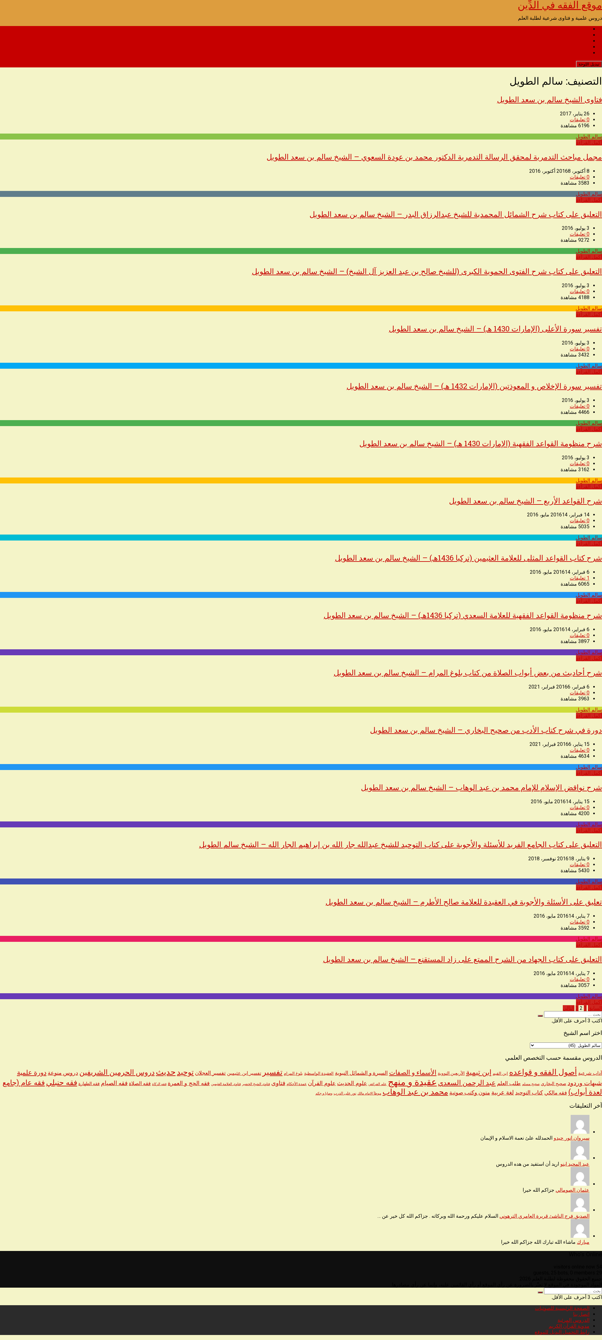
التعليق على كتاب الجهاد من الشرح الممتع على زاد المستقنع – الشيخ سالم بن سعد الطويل (462, 959)
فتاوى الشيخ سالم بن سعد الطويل (549, 99)
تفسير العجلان (210, 1073)
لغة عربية (502, 1092)
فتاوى (278, 1083)
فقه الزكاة (159, 1084)
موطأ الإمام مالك (369, 1093)
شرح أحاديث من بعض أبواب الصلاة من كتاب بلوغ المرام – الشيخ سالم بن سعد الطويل (468, 672)
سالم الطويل (589, 137)
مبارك (583, 1242)
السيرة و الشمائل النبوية (361, 1073)
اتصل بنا (581, 35)
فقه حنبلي (61, 1082)
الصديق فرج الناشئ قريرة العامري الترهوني (544, 1216)
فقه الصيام (114, 1083)
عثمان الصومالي (572, 1190)
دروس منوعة (63, 1073)
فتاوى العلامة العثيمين (226, 1084)
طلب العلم (509, 1083)
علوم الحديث (352, 1083)
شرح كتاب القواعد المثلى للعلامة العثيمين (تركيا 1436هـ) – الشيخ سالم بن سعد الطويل (468, 558)
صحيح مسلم (531, 1084)
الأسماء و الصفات (412, 1072)
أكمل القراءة (589, 142)
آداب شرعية (590, 1073)
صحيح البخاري (553, 1083)
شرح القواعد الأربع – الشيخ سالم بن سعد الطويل (525, 501)
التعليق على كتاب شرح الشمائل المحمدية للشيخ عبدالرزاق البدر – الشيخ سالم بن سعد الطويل (455, 214)
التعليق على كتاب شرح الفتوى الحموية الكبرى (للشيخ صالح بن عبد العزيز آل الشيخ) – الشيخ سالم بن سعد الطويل (427, 271)
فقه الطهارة (89, 1083)
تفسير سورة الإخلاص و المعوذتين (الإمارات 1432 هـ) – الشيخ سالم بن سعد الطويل (474, 386)
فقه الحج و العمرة (189, 1083)
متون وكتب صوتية (469, 1092)
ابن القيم (500, 1073)
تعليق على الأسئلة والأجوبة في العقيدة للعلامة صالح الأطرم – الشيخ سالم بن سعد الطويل (463, 902)
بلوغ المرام (293, 1073)
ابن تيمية (478, 1072)
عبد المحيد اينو (574, 1164)
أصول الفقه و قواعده (543, 1072)
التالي (568, 1008)
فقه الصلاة (140, 1083)
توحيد (185, 1072)
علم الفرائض (377, 1084)
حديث (166, 1072)
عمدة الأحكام (297, 1084)
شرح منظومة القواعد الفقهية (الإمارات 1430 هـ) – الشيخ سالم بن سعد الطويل (480, 443)
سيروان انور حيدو (571, 1138)
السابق (595, 1008)
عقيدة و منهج (412, 1082)
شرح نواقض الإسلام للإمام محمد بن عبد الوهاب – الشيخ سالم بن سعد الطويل (481, 787)
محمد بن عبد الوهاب (415, 1091)
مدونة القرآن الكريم (569, 47)
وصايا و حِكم (323, 1093)
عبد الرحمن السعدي (467, 1083)
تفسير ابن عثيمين (244, 1073)
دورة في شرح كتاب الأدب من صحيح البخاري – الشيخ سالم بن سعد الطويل (486, 730)
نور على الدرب (345, 1093)
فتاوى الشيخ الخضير (256, 1084)
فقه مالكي (555, 1093)
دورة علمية (31, 1072)
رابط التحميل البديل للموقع (562, 53)
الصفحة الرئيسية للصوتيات (562, 29)
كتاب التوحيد (529, 1092)
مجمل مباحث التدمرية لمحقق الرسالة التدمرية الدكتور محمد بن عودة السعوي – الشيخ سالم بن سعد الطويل (434, 157)
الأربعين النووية (451, 1073)
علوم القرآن (322, 1083)
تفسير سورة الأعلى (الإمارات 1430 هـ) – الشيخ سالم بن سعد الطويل (495, 329)
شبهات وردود (585, 1083)
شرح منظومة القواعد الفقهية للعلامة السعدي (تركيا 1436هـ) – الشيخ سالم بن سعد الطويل (463, 615)
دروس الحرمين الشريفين (117, 1072)
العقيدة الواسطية (319, 1073)
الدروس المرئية (573, 41)
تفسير (272, 1072)
